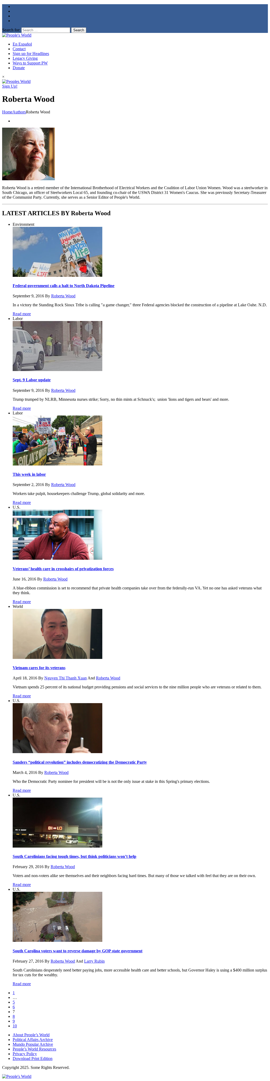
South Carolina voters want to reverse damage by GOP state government (77, 951)
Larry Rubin (94, 961)
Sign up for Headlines (31, 53)
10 (15, 1026)
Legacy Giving (25, 58)
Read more (22, 314)
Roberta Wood (63, 296)
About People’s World (31, 1035)
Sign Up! (9, 86)
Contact (19, 49)
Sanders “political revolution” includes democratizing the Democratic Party (80, 762)
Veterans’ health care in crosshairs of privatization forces (63, 569)
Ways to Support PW (30, 63)
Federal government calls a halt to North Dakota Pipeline (63, 285)
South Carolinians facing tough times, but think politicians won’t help (74, 856)
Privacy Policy (25, 1054)
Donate (19, 68)
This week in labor (29, 474)
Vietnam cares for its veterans (39, 667)
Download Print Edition (32, 1058)
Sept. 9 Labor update (32, 380)
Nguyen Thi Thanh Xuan (65, 678)
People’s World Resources (34, 1049)
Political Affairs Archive (33, 1039)
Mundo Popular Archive (33, 1044)
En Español (22, 44)
